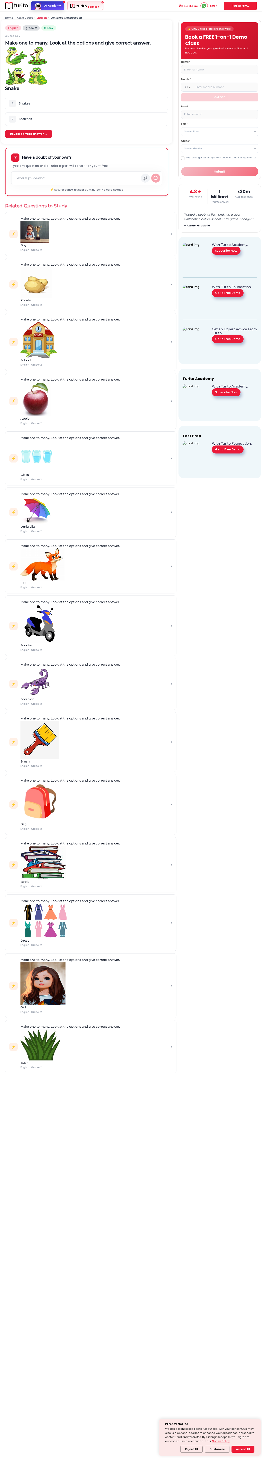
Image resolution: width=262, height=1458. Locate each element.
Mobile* (186, 79)
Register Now (240, 5)
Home (9, 18)
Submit (219, 171)
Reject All (191, 1449)
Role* (184, 124)
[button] (86, 103)
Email (184, 106)
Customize (217, 1449)
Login (213, 5)
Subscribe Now (226, 251)
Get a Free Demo (227, 293)
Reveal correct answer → (28, 134)
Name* (185, 62)
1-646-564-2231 (190, 6)
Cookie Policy (221, 1441)
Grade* (185, 141)
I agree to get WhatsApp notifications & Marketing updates (221, 157)
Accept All (243, 1449)
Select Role (191, 131)
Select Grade (193, 148)
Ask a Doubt (25, 18)
